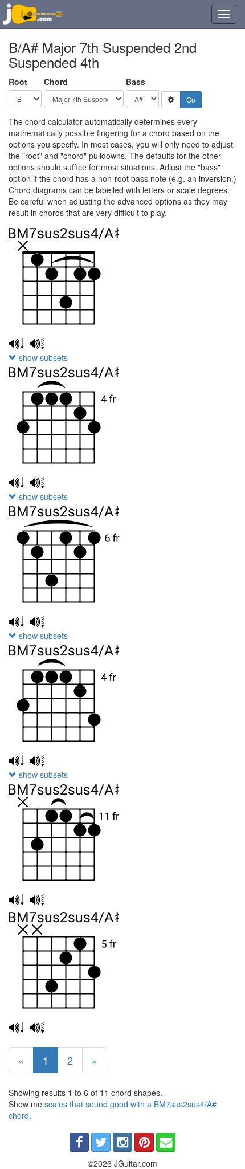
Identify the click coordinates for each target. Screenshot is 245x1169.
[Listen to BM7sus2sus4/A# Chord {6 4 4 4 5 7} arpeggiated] (36, 761)
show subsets (42, 357)
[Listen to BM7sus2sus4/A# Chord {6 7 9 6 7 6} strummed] (16, 622)
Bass (135, 81)
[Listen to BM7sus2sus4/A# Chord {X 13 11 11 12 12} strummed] (16, 900)
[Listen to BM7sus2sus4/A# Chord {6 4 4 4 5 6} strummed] (16, 482)
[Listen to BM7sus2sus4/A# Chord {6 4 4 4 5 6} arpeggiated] (36, 482)
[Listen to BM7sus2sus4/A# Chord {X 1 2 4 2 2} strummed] (16, 343)
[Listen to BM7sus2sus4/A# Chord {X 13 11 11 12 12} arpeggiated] (36, 900)
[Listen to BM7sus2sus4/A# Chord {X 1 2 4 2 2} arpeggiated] (36, 343)
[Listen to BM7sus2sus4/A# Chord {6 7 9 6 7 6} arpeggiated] (36, 622)
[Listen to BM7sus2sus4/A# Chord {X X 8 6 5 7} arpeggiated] (36, 1027)
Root (18, 81)
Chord (56, 81)
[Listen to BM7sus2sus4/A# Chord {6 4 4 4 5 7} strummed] (16, 761)
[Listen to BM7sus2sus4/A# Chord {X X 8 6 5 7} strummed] (16, 1027)
